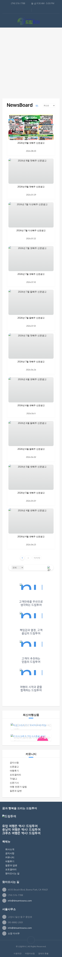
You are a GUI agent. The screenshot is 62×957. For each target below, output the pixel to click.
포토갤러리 (15, 774)
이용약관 (18, 953)
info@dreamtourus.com (20, 900)
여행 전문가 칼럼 (18, 786)
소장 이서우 (14, 933)
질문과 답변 (16, 790)
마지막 (37, 558)
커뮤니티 (9, 857)
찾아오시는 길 (12, 873)
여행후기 (14, 770)
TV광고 (13, 778)
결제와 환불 (43, 953)
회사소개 (9, 849)
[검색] (48, 567)
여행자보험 (30, 953)
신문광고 (14, 766)
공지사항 (14, 762)
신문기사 (14, 782)
